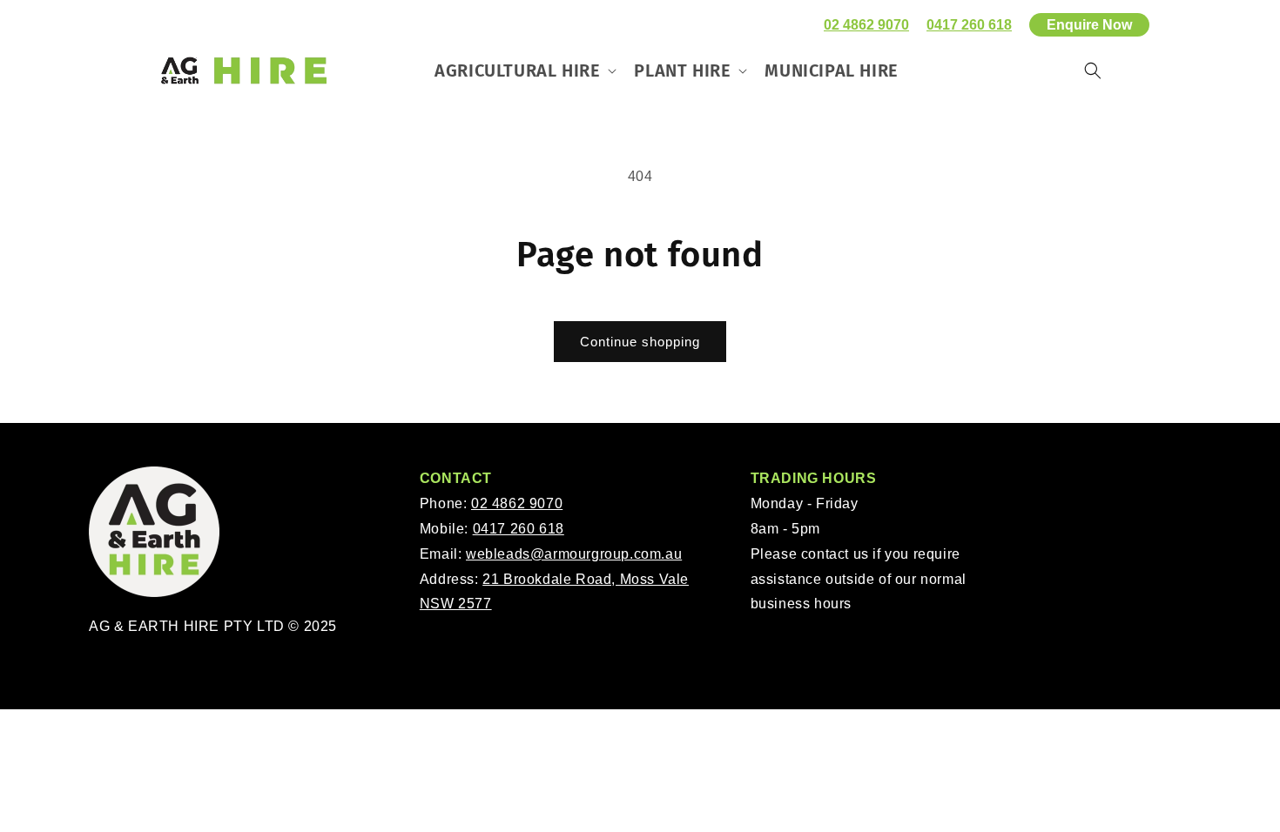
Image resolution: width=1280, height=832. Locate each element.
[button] (523, 70)
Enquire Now (1089, 24)
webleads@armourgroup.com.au (574, 554)
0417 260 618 (969, 24)
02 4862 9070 (866, 24)
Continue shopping (640, 341)
